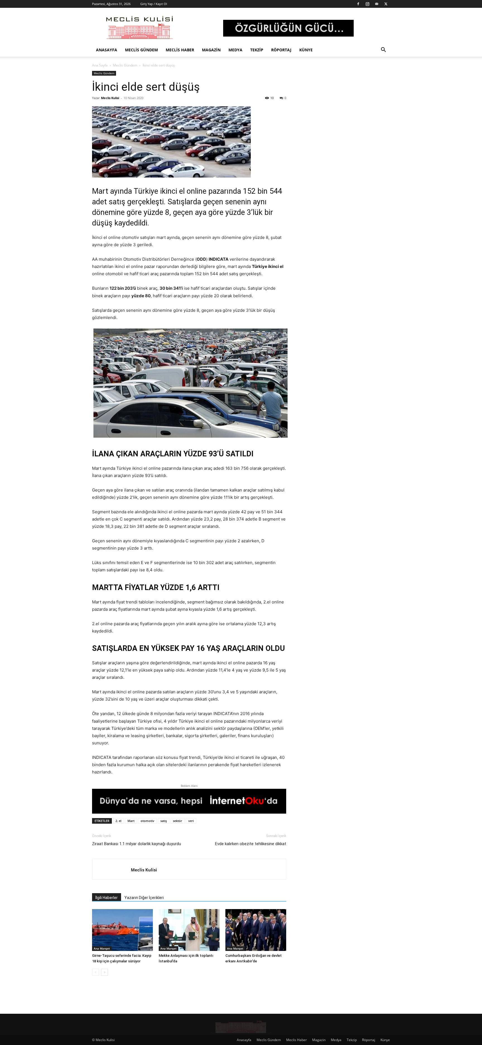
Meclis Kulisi (110, 98)
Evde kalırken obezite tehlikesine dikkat (250, 843)
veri (191, 821)
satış (163, 821)
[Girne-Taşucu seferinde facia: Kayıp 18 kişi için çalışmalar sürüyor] (122, 930)
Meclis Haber (180, 49)
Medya (235, 49)
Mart (130, 821)
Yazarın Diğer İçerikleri (144, 897)
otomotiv (147, 821)
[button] (383, 50)
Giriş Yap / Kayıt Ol (153, 4)
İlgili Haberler (106, 897)
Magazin (211, 49)
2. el (118, 821)
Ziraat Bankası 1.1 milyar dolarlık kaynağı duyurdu (136, 843)
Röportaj (281, 49)
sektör (177, 821)
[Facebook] (358, 4)
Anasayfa (106, 49)
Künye (306, 49)
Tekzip (256, 49)
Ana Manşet (102, 948)
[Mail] (376, 4)
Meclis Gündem (141, 49)
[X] (386, 4)
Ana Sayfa (100, 65)
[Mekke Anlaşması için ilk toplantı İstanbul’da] (189, 930)
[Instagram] (367, 4)
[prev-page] (95, 972)
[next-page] (104, 972)
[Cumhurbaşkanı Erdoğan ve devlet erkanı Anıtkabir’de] (255, 930)
